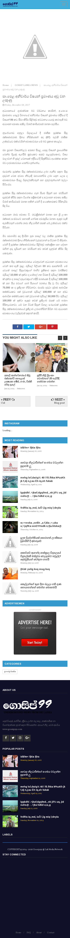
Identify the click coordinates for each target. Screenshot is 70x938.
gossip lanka (10, 671)
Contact (50, 933)
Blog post (59, 403)
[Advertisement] (35, 896)
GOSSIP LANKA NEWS (26, 85)
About (39, 933)
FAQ (29, 933)
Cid (3, 403)
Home (6, 85)
